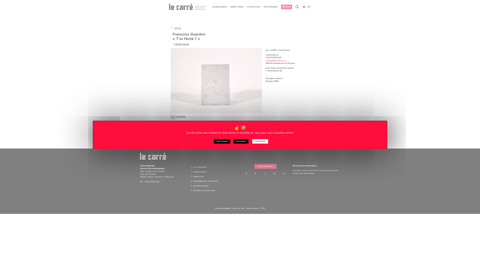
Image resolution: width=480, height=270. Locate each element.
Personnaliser (260, 141)
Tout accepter (222, 141)
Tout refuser (241, 141)
